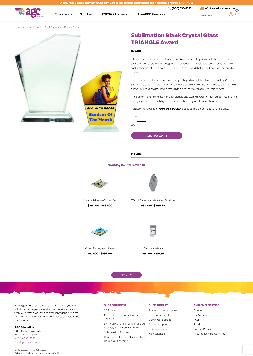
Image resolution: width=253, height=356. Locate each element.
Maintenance (157, 333)
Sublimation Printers (117, 332)
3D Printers (111, 310)
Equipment (62, 14)
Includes (136, 153)
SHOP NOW (186, 2)
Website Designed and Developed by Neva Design (35, 353)
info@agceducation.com (219, 8)
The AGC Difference (150, 14)
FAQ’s (197, 319)
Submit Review (203, 329)
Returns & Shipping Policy (209, 333)
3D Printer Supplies (160, 314)
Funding (199, 324)
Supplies (86, 14)
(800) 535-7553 (182, 8)
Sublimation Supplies (162, 329)
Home (17, 27)
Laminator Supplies (161, 319)
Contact (199, 310)
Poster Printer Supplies (163, 310)
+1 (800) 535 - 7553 (24, 338)
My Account (201, 314)
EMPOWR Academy (114, 14)
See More (126, 275)
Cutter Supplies (158, 324)
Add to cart (156, 135)
